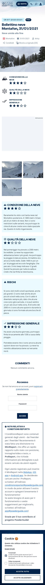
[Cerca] (36, 4)
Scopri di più (10, 549)
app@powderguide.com (16, 510)
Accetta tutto (22, 571)
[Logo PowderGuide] (7, 4)
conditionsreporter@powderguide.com (24, 485)
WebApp (27, 472)
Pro (28, 20)
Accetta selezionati (22, 578)
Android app (17, 475)
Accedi (22, 416)
